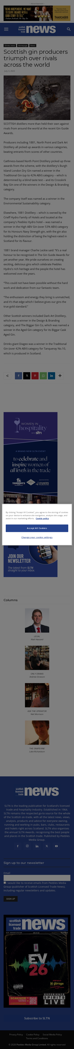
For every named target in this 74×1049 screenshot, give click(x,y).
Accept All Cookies (37, 528)
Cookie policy (42, 518)
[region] (37, 524)
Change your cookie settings (36, 537)
